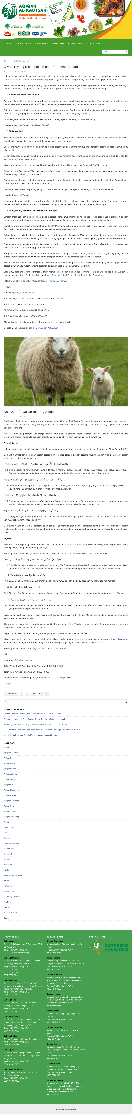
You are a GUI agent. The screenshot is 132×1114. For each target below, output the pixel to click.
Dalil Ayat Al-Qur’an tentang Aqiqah (30, 412)
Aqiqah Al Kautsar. (59, 648)
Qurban (7, 907)
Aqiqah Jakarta (10, 774)
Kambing (7, 859)
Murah (85, 642)
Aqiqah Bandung (11, 753)
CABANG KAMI (23, 43)
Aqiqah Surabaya (11, 811)
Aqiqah (7, 71)
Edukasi (7, 838)
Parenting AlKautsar (12, 896)
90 (34, 694)
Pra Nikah (8, 902)
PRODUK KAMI (40, 43)
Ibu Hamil (8, 854)
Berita (6, 822)
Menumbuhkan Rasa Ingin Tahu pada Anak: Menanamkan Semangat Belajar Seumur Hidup (42, 730)
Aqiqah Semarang (11, 801)
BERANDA (8, 43)
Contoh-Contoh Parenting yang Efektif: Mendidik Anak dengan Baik (32, 714)
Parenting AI (9, 891)
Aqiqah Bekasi (10, 758)
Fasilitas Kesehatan (12, 843)
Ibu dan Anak (9, 849)
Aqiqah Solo (9, 806)
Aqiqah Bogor (9, 763)
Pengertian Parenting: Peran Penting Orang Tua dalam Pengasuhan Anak (34, 719)
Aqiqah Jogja (9, 779)
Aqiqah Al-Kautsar (70, 1109)
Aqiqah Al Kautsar (58, 281)
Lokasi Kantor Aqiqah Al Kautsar (42, 328)
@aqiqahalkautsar (27, 292)
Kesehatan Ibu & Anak (13, 875)
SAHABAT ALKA (93, 43)
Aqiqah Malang (10, 795)
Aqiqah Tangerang (11, 816)
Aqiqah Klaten (10, 785)
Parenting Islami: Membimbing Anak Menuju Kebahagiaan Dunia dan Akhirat (36, 724)
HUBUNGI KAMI (75, 43)
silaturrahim (9, 458)
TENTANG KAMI (57, 43)
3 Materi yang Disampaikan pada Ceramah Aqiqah (41, 67)
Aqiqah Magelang (11, 790)
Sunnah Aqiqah (10, 912)
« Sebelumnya (10, 694)
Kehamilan (8, 864)
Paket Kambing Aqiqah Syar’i (59, 275)
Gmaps (7, 683)
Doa (5, 832)
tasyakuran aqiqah (35, 76)
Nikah (6, 880)
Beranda (7, 61)
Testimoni (8, 918)
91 (40, 694)
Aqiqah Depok (10, 769)
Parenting (8, 886)
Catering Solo (9, 827)
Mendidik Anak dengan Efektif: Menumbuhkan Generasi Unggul (30, 735)
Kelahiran (7, 870)
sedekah (49, 226)
